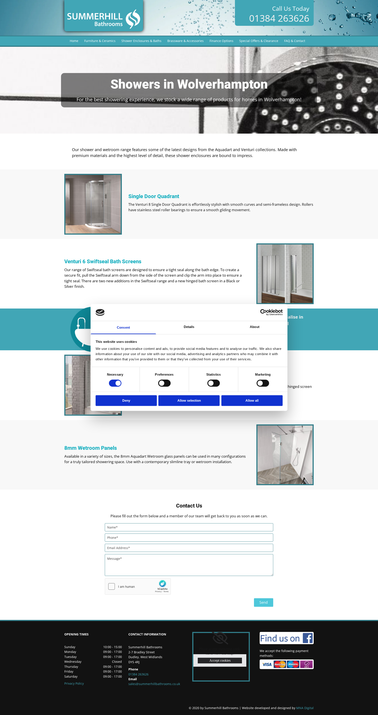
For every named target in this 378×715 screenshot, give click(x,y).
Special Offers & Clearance (258, 41)
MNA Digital (278, 708)
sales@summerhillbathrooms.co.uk (154, 684)
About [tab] (254, 327)
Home (74, 41)
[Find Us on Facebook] (287, 638)
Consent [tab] (123, 327)
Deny (126, 400)
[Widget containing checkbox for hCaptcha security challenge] (138, 586)
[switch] (164, 383)
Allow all (252, 400)
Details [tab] (189, 327)
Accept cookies (220, 660)
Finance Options (221, 41)
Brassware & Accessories (185, 41)
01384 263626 (279, 18)
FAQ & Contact (294, 41)
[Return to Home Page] (103, 15)
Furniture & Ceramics (100, 41)
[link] (220, 638)
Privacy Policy (74, 683)
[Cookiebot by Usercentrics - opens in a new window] (263, 312)
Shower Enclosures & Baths (141, 41)
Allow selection (189, 400)
